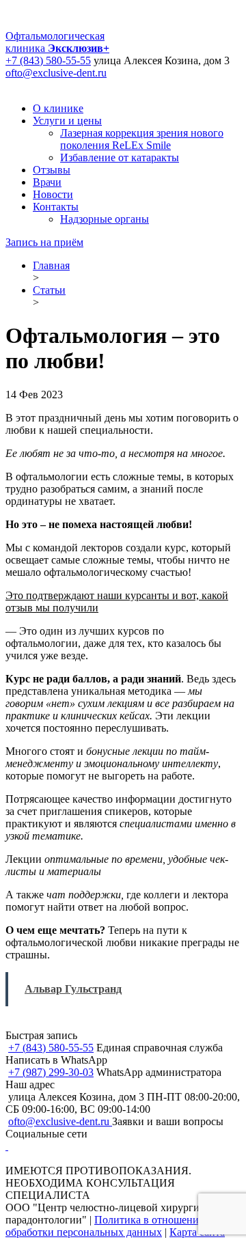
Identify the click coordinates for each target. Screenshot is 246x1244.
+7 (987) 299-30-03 (51, 1072)
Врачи (47, 182)
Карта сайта (197, 1232)
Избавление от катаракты (119, 157)
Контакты (56, 206)
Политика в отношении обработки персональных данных (105, 1226)
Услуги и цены (67, 120)
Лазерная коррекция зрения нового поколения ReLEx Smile (141, 139)
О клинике (58, 108)
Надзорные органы (104, 219)
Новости (53, 194)
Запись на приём (44, 242)
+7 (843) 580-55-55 (48, 60)
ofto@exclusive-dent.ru (56, 73)
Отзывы (51, 170)
